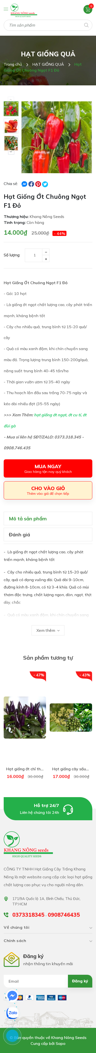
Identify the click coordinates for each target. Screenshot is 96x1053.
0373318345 (28, 914)
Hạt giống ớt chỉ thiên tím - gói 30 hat (41, 768)
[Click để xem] (56, 137)
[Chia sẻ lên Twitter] (45, 184)
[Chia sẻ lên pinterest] (38, 183)
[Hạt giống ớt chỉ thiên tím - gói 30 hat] (25, 717)
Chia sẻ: (11, 183)
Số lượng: (12, 254)
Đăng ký (80, 980)
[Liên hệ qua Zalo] (12, 1013)
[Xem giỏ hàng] (87, 9)
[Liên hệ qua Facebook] (12, 996)
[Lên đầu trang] (80, 1043)
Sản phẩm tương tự (48, 657)
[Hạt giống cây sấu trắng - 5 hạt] (71, 717)
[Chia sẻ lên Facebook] (24, 183)
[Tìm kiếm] (86, 24)
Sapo (60, 1043)
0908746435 (64, 914)
